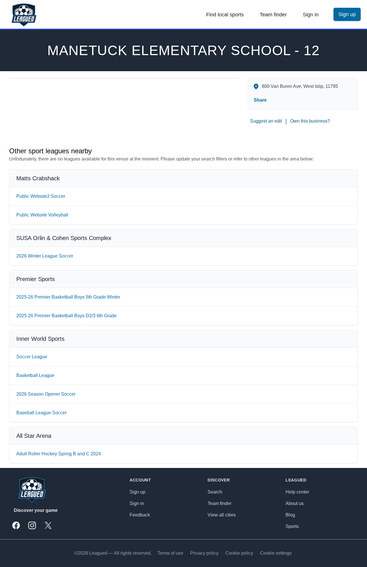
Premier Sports (35, 279)
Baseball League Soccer (41, 412)
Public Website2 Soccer (40, 196)
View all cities (222, 514)
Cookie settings (276, 553)
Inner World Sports (40, 339)
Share (260, 100)
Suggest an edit (266, 121)
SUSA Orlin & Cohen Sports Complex (63, 238)
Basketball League (35, 375)
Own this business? (310, 121)
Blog (290, 514)
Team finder (273, 15)
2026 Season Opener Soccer (45, 394)
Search (215, 491)
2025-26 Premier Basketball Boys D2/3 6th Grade (66, 315)
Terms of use (170, 553)
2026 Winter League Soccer (44, 255)
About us (295, 503)
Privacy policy (204, 553)
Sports (292, 526)
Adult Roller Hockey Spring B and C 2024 (58, 453)
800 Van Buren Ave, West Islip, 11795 (300, 86)
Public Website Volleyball (42, 214)
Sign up (137, 491)
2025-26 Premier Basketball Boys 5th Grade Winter (68, 297)
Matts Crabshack (38, 178)
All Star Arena (33, 436)
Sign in (311, 15)
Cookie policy (239, 553)
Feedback (140, 514)
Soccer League (31, 356)
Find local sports (225, 15)
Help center (297, 491)
